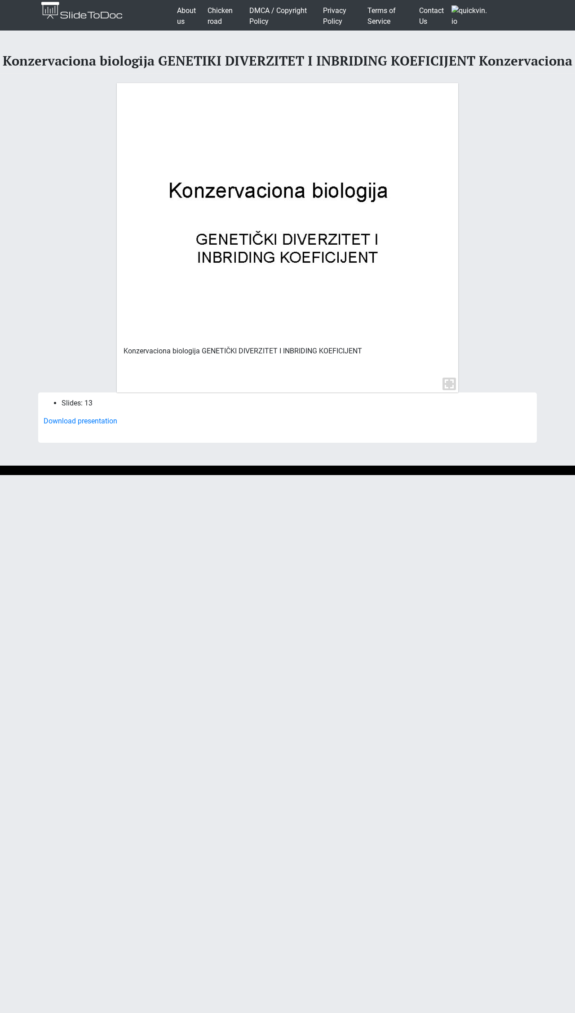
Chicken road (220, 16)
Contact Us (431, 16)
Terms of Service (381, 16)
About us (186, 16)
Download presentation (80, 421)
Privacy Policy (334, 16)
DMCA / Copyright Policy (278, 16)
